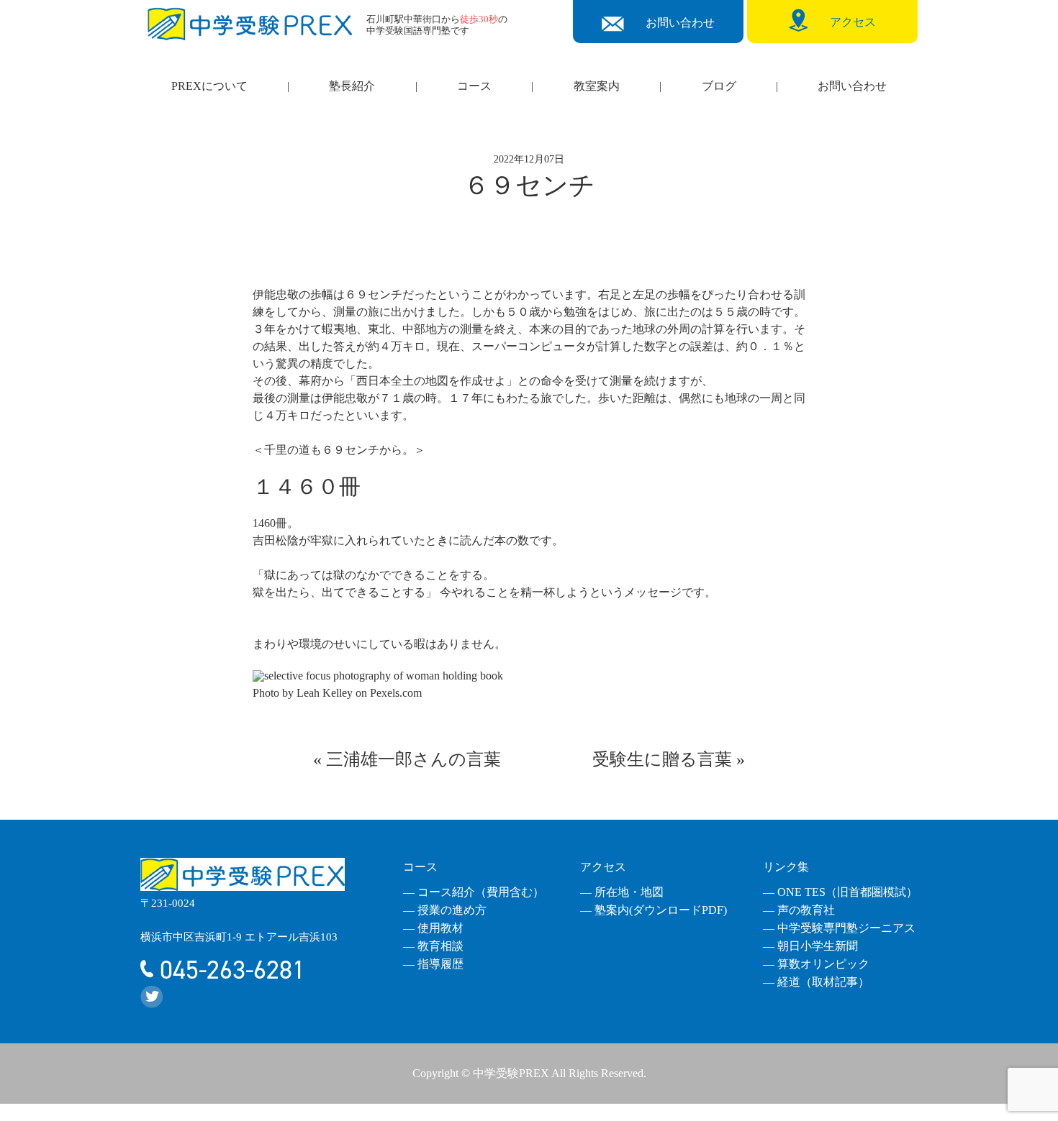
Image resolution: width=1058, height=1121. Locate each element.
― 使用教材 (433, 928)
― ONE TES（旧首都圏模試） (840, 892)
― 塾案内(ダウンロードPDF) (653, 910)
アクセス (603, 867)
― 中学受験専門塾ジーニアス (839, 928)
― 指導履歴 (433, 964)
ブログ (719, 86)
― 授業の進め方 (445, 910)
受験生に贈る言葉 (662, 759)
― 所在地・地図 (622, 892)
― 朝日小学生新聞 (810, 946)
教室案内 (597, 86)
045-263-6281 (229, 970)
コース (474, 86)
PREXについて (209, 86)
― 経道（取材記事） (816, 982)
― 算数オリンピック (816, 964)
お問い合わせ (852, 86)
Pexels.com (396, 693)
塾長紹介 (352, 86)
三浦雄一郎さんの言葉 (413, 759)
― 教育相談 (433, 946)
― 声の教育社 (799, 910)
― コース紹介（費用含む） (473, 892)
